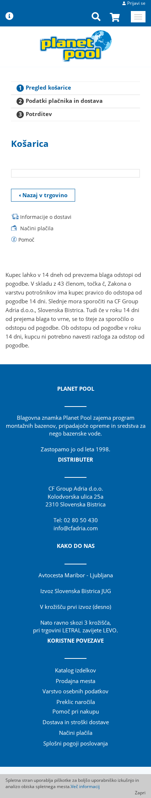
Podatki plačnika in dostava (64, 101)
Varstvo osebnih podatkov (75, 691)
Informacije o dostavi (45, 216)
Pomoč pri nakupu (75, 711)
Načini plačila (37, 228)
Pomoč (26, 239)
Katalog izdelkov (75, 670)
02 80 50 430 (81, 520)
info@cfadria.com (76, 528)
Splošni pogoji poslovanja (75, 743)
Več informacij (85, 786)
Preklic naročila (75, 701)
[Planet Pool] (75, 46)
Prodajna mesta (75, 681)
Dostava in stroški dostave (76, 722)
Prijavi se (136, 3)
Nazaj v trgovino (44, 195)
